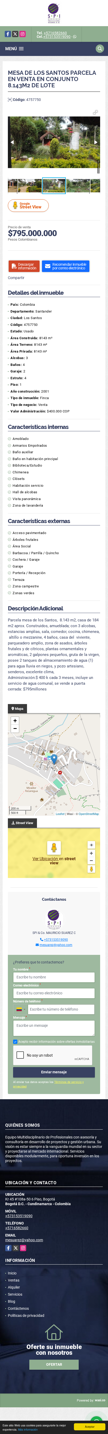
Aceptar (89, 1427)
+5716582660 (55, 33)
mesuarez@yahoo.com (56, 945)
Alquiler (14, 1287)
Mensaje (20, 1018)
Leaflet (60, 814)
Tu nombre (21, 969)
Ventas (13, 1280)
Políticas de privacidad (26, 1315)
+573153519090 (57, 37)
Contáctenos (18, 1308)
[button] (95, 112)
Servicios (15, 1294)
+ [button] (15, 720)
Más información (28, 1429)
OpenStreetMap (89, 814)
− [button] (15, 728)
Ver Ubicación (46, 858)
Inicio (12, 1273)
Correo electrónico (27, 985)
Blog (11, 1301)
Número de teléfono (27, 1001)
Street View (30, 205)
